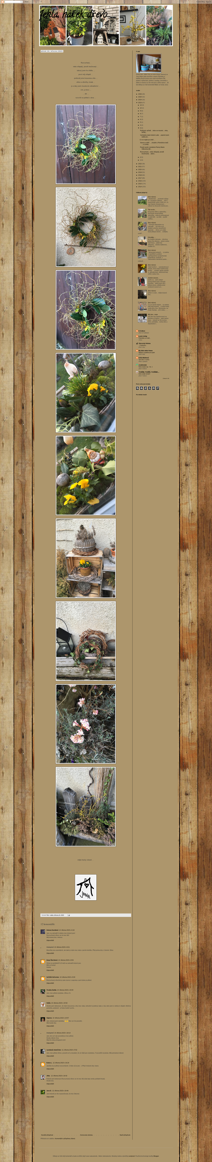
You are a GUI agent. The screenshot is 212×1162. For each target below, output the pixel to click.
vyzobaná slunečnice (53, 1050)
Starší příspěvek (125, 1135)
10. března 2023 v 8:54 (66, 960)
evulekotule (143, 365)
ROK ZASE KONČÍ (144, 374)
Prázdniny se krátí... (145, 338)
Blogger (156, 1156)
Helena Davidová (52, 930)
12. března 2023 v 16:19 (61, 1063)
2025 (140, 97)
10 (141, 108)
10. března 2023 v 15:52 (59, 1003)
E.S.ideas (142, 331)
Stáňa (48, 1003)
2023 (140, 102)
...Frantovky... (143, 345)
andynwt (132, 1156)
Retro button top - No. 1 (146, 367)
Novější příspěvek (47, 1135)
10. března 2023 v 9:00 (67, 977)
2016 (140, 181)
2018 (140, 175)
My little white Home (146, 351)
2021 (140, 166)
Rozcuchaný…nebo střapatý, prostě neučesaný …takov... (152, 152)
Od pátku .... (152, 237)
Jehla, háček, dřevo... (75, 15)
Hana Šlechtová (52, 960)
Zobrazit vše (166, 378)
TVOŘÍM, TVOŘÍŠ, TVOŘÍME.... (149, 372)
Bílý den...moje (153, 314)
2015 (140, 184)
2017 (140, 178)
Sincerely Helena (145, 343)
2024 (140, 100)
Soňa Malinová (144, 358)
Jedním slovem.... (153, 278)
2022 (140, 164)
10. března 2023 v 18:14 (62, 1033)
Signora (49, 1018)
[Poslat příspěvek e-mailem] (68, 915)
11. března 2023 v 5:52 (69, 1050)
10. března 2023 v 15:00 (65, 990)
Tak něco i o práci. (144, 359)
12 (141, 105)
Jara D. (49, 1091)
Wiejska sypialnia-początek (147, 352)
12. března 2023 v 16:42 (59, 1076)
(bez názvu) (152, 197)
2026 (140, 94)
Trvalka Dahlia (51, 990)
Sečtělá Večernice (52, 977)
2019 (140, 172)
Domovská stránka (86, 1135)
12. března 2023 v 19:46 (60, 1091)
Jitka (48, 1076)
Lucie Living (143, 336)
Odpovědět (50, 940)
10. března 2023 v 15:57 (61, 1018)
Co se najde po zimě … (147, 140)
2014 (140, 187)
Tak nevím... (152, 210)
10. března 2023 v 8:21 (62, 947)
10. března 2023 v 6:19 (66, 930)
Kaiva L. (49, 1063)
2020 (140, 169)
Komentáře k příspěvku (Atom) (65, 1138)
